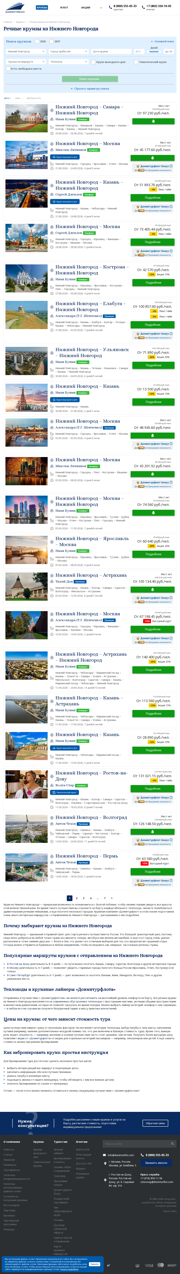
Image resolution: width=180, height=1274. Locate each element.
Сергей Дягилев (68, 194)
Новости (9, 1149)
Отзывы (58, 1220)
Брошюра (9, 1215)
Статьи (8, 1154)
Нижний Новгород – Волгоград (91, 817)
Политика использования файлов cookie (13, 1187)
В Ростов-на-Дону (18, 964)
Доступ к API (84, 1163)
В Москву (13, 967)
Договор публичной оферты (60, 1228)
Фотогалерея (12, 1205)
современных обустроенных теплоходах (77, 1001)
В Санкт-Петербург (18, 975)
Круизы (38, 1141)
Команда (9, 1229)
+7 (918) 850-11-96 (151, 1178)
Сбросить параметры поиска (91, 88)
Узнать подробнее (69, 1269)
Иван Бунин (65, 119)
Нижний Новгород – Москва (87, 143)
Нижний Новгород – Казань (87, 386)
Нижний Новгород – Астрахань (91, 575)
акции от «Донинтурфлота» (35, 1038)
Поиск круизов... (90, 79)
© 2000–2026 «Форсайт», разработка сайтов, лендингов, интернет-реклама (159, 1202)
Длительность (34, 98)
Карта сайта (169, 1211)
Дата (6, 98)
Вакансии (9, 1159)
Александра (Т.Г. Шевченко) (78, 316)
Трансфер (60, 1176)
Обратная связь (155, 1123)
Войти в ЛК (82, 1149)
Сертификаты (12, 1170)
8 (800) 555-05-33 (125, 6)
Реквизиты (10, 1164)
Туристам (60, 1141)
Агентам (81, 1141)
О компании (12, 1141)
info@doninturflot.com (121, 1155)
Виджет (81, 1168)
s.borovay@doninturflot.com (156, 1182)
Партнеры (9, 1210)
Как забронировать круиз (63, 1211)
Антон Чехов (65, 824)
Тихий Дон (64, 581)
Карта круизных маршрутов (61, 1250)
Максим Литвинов (70, 150)
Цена (17, 98)
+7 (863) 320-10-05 (158, 6)
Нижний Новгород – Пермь (86, 856)
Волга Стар (64, 785)
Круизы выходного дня (40, 1153)
